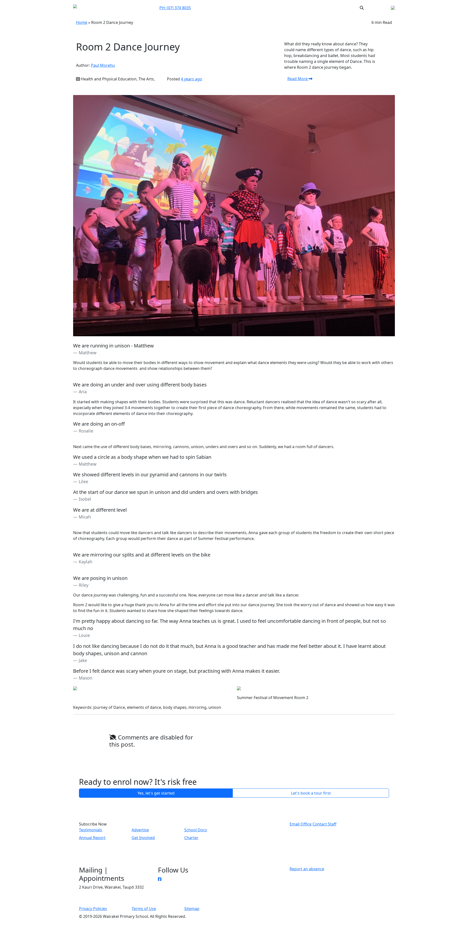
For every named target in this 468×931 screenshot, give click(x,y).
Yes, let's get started (156, 793)
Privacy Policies (93, 908)
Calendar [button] (283, 7)
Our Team (242, 7)
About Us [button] (261, 7)
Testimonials (90, 830)
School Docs (195, 830)
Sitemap (191, 908)
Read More (298, 78)
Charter (191, 837)
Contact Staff (324, 824)
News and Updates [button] (313, 7)
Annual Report (92, 837)
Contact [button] (223, 7)
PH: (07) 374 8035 (175, 7)
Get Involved (143, 837)
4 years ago (191, 79)
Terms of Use (144, 908)
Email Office (301, 824)
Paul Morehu (103, 65)
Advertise (140, 830)
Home (81, 22)
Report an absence (307, 869)
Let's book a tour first (311, 793)
